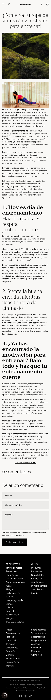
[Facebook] (20, 696)
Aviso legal (41, 688)
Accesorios (11, 571)
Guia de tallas (37, 574)
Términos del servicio (14, 688)
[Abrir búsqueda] (9, 4)
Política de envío (29, 688)
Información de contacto (25, 691)
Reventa (35, 651)
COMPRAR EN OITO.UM (25, 462)
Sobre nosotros (38, 633)
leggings (37, 317)
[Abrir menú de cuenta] (41, 4)
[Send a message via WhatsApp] (4, 695)
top (15, 320)
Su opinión (36, 647)
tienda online (20, 455)
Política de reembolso (17, 685)
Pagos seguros (13, 633)
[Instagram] (25, 696)
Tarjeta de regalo (14, 567)
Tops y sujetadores (15, 621)
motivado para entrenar (12, 118)
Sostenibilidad (38, 636)
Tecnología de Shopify (32, 680)
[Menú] (3, 4)
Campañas (11, 651)
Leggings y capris (14, 600)
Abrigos (9, 589)
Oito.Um (20, 680)
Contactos (36, 654)
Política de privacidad (34, 685)
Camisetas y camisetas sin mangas (12, 615)
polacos (9, 607)
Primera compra (39, 585)
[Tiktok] (30, 696)
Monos (9, 603)
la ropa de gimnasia (32, 189)
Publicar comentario (14, 542)
